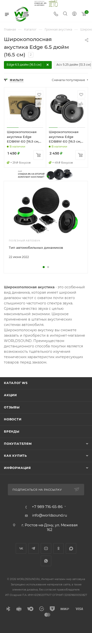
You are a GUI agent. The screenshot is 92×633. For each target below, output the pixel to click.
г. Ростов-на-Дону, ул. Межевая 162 (50, 527)
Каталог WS (16, 383)
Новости (13, 419)
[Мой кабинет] (74, 14)
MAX (71, 548)
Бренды (11, 431)
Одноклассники (58, 548)
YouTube (46, 548)
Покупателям (18, 444)
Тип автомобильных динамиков (36, 247)
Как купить (15, 455)
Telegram (33, 548)
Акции (10, 395)
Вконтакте (21, 548)
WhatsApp (46, 561)
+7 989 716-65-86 (47, 507)
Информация (17, 468)
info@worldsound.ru (49, 515)
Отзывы (12, 407)
